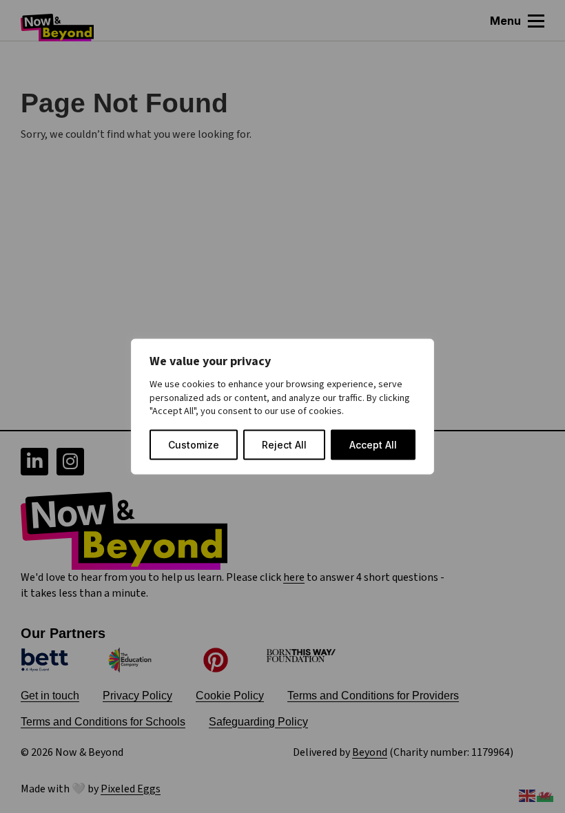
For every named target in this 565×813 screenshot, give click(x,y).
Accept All (373, 444)
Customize (193, 444)
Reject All (284, 444)
